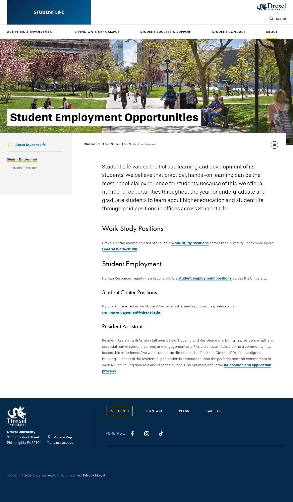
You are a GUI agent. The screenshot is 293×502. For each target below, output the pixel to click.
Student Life (49, 12)
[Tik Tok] (161, 433)
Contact (154, 411)
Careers (212, 411)
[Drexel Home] (271, 6)
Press (184, 411)
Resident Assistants (24, 168)
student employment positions (205, 278)
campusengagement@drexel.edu (131, 312)
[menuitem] (35, 32)
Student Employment (22, 159)
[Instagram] (146, 433)
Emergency (119, 411)
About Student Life (30, 145)
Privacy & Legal (94, 475)
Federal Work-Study (119, 249)
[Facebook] (132, 433)
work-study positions (190, 243)
